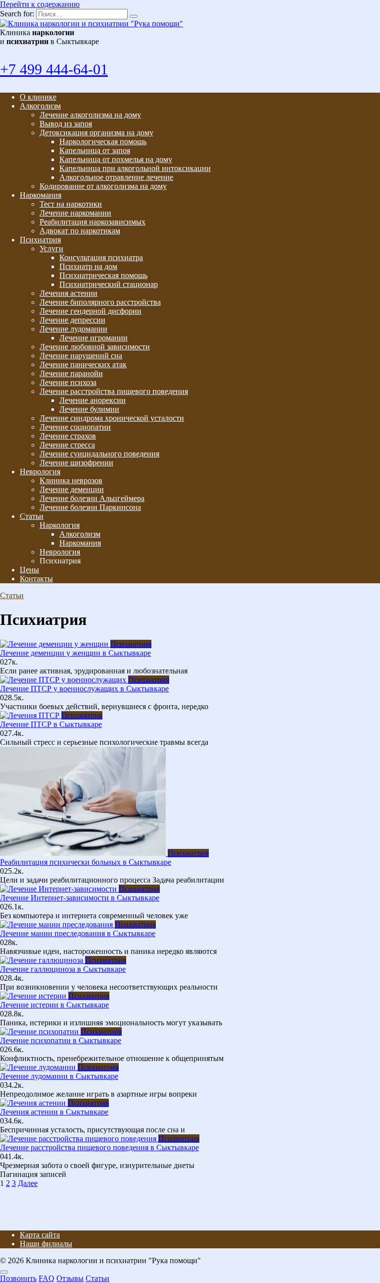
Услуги (51, 248)
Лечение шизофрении (76, 462)
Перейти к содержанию (40, 4)
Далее (28, 1183)
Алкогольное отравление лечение (116, 177)
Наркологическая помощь (102, 141)
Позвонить (18, 1278)
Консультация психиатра (101, 257)
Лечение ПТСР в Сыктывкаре (51, 724)
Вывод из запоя (66, 123)
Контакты (36, 578)
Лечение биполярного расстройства (100, 302)
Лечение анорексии (92, 400)
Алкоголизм (40, 106)
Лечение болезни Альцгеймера (92, 498)
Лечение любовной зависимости (95, 346)
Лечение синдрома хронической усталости (112, 418)
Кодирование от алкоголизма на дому (103, 186)
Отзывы (70, 1278)
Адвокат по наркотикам (80, 230)
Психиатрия (40, 239)
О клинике (38, 97)
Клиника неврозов (71, 480)
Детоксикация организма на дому (96, 132)
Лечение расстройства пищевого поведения (114, 391)
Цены (29, 569)
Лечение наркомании (75, 213)
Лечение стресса (67, 445)
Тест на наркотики (71, 204)
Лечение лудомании (73, 329)
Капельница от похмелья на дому (115, 159)
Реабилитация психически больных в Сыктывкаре (85, 862)
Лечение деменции (72, 489)
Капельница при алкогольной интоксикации (135, 168)
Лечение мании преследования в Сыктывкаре (77, 933)
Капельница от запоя (94, 150)
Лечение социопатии (75, 427)
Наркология (60, 525)
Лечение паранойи (71, 373)
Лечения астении (68, 293)
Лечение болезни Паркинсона (90, 507)
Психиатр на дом (88, 266)
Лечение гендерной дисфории (91, 311)
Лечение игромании (93, 338)
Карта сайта (40, 1234)
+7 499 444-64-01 (54, 69)
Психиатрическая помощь (103, 275)
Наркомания (40, 195)
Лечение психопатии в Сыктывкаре (60, 1040)
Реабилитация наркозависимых (92, 222)
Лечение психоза (68, 382)
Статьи (32, 516)
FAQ (46, 1278)
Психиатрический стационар (108, 284)
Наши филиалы (46, 1243)
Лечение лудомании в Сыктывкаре (59, 1076)
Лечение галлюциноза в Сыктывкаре (63, 969)
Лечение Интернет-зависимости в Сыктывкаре (79, 897)
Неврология (40, 471)
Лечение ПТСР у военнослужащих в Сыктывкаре (84, 688)
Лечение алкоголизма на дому (90, 115)
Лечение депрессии (72, 320)
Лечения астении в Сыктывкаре (54, 1112)
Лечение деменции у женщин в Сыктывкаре (75, 653)
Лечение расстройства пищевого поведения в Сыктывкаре (99, 1147)
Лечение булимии (89, 409)
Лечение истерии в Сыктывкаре (54, 1005)
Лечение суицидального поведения (99, 453)
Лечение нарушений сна (81, 355)
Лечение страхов (68, 436)
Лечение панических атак (83, 364)
